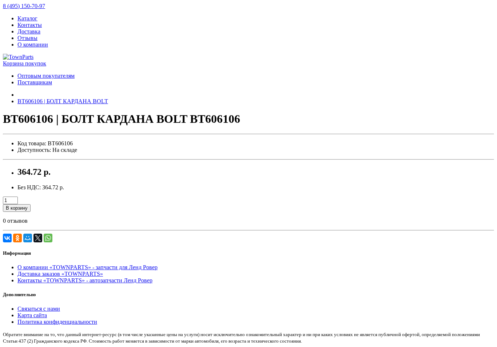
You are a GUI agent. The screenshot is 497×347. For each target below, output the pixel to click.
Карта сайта (32, 315)
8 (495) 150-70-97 (24, 6)
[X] (37, 238)
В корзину (17, 208)
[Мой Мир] (27, 238)
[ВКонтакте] (7, 238)
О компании (32, 44)
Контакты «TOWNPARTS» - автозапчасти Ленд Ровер (84, 280)
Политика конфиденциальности (57, 322)
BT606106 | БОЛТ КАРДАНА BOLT (62, 101)
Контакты (29, 25)
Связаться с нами (38, 309)
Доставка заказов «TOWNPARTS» (60, 274)
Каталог (27, 18)
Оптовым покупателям (46, 76)
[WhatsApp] (48, 238)
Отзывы (27, 38)
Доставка (28, 31)
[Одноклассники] (17, 238)
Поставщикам (34, 82)
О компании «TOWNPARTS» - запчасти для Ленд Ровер (87, 267)
